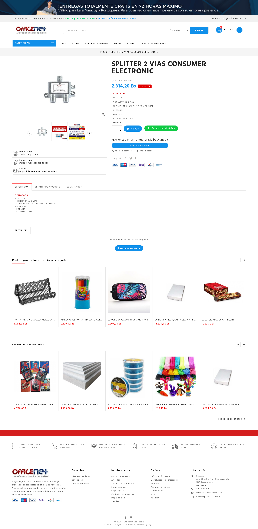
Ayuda (75, 43)
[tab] (22, 187)
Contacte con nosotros (122, 494)
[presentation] (29, 133)
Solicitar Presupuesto (140, 145)
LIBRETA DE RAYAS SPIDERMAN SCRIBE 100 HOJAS (39, 404)
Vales (153, 494)
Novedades (77, 480)
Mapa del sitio (118, 497)
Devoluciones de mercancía (165, 480)
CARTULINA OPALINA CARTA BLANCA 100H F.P (225, 404)
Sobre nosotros (118, 487)
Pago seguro (117, 490)
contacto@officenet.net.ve (209, 492)
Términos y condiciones (123, 483)
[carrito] (26, 314)
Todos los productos (232, 419)
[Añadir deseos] (32, 314)
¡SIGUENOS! (131, 43)
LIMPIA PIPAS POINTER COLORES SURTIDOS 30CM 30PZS (183, 404)
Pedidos (155, 483)
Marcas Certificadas (154, 43)
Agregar (133, 128)
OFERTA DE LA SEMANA (96, 43)
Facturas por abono (160, 487)
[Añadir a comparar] (38, 314)
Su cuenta (157, 470)
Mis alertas (156, 497)
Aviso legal (116, 480)
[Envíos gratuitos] (129, 7)
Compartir (125, 158)
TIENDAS (116, 43)
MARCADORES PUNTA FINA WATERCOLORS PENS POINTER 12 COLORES (96, 320)
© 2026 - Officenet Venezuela (129, 522)
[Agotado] (214, 399)
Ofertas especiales (81, 476)
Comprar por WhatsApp (161, 128)
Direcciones (157, 490)
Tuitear (130, 158)
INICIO (64, 43)
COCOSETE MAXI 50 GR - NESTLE (218, 320)
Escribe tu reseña (122, 80)
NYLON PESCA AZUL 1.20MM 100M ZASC (128, 404)
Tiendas (115, 501)
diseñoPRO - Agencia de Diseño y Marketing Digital (129, 524)
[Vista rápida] (44, 314)
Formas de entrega (120, 476)
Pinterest (136, 158)
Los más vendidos (80, 483)
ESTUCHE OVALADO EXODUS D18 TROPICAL (130, 320)
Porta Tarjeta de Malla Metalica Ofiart (37, 320)
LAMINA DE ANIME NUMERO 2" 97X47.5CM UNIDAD (86, 404)
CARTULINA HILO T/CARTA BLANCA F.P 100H (177, 320)
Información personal (161, 476)
